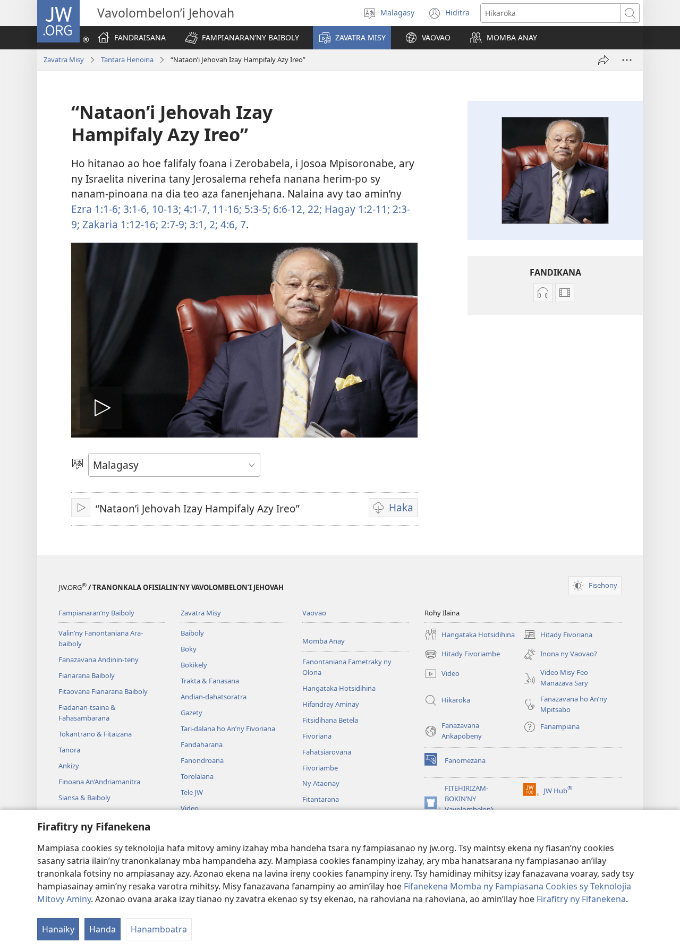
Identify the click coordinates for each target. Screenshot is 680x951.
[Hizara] (603, 60)
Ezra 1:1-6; (96, 209)
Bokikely (194, 665)
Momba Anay (323, 641)
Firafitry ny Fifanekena (581, 899)
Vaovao (314, 613)
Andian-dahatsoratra (213, 696)
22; (313, 209)
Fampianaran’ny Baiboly (96, 613)
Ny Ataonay (320, 783)
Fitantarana (320, 799)
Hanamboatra (159, 929)
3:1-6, (135, 209)
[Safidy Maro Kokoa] (626, 60)
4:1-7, (195, 209)
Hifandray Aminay (330, 704)
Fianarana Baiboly (86, 675)
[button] (242, 37)
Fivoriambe (320, 768)
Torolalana (197, 776)
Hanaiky (58, 929)
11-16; (226, 209)
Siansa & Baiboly (84, 797)
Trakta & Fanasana (210, 681)
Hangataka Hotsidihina (339, 688)
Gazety (191, 712)
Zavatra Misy (64, 59)
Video (190, 808)
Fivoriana (317, 736)
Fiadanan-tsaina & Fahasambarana (87, 712)
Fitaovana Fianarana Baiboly (103, 691)
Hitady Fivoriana (557, 635)
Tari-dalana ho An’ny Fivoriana (228, 728)
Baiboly (192, 633)
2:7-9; (172, 224)
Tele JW (192, 792)
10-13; (165, 209)
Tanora (69, 750)
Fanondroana (202, 760)
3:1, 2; (202, 224)
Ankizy (68, 765)
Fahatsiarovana (326, 752)
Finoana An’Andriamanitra (99, 781)
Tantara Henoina (127, 59)
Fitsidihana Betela (330, 720)
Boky (189, 649)
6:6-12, (287, 209)
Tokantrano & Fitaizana (95, 734)
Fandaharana (202, 744)
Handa (102, 929)
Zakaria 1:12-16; (119, 224)
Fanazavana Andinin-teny (98, 659)
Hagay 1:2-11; (356, 209)
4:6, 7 (232, 224)
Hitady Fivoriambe (462, 655)
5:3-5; (256, 209)
